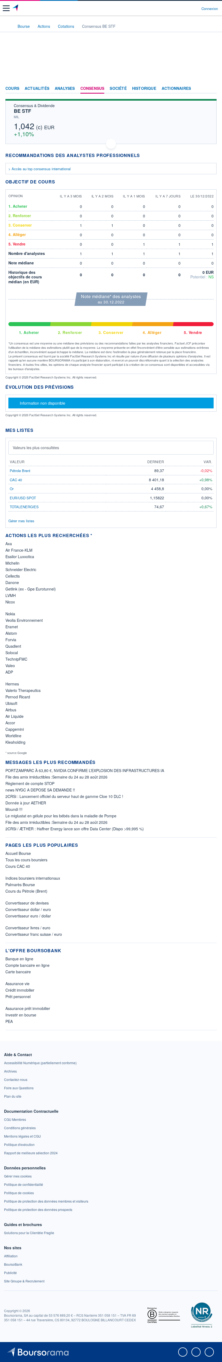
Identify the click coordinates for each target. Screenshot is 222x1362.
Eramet (11, 626)
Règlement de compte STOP (29, 783)
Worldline (13, 735)
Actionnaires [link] (176, 88)
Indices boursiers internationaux (32, 878)
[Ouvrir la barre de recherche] (187, 8)
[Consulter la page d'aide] (195, 8)
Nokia (10, 613)
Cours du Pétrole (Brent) (26, 891)
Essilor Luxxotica (19, 556)
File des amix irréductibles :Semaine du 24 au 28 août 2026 (56, 777)
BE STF (22, 110)
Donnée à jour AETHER (25, 802)
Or (12, 488)
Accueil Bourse (18, 853)
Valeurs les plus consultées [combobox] (36, 447)
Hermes (12, 684)
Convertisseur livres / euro (27, 927)
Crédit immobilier (19, 990)
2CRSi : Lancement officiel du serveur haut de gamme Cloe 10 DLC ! (64, 796)
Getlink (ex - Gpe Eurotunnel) (30, 589)
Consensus (92, 88)
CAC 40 (16, 479)
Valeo (10, 665)
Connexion (209, 8)
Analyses (65, 88)
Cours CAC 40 (17, 866)
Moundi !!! (13, 809)
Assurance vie (17, 983)
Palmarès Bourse (20, 884)
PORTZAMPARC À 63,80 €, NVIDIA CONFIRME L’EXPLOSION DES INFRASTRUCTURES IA (84, 770)
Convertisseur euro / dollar (28, 916)
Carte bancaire (18, 971)
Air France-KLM (18, 550)
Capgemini (14, 729)
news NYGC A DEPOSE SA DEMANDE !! (40, 790)
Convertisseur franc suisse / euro (33, 934)
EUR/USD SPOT (23, 497)
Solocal (11, 652)
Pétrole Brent (20, 470)
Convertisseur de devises (27, 903)
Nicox (10, 602)
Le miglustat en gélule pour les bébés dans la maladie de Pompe (60, 815)
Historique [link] (144, 88)
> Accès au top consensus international (39, 168)
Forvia (10, 639)
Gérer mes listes (21, 520)
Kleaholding (15, 742)
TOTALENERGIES (24, 506)
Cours (12, 88)
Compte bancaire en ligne (27, 965)
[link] (40, 1062)
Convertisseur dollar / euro (28, 909)
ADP (9, 672)
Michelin (12, 563)
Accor (10, 722)
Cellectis (12, 576)
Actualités (37, 88)
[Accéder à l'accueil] (7, 26)
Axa (8, 543)
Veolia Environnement (24, 620)
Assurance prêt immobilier (27, 1008)
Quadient (13, 646)
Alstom (11, 633)
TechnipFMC (16, 659)
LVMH (10, 595)
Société (118, 88)
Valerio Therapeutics (23, 690)
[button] (6, 8)
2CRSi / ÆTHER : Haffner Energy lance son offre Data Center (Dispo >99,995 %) (74, 828)
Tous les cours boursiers (26, 859)
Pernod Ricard (17, 696)
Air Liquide (14, 716)
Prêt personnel (18, 996)
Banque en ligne (19, 958)
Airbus (10, 709)
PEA (9, 1021)
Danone (12, 582)
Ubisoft (11, 703)
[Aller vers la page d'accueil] (15, 8)
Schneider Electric (20, 569)
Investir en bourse (20, 1015)
